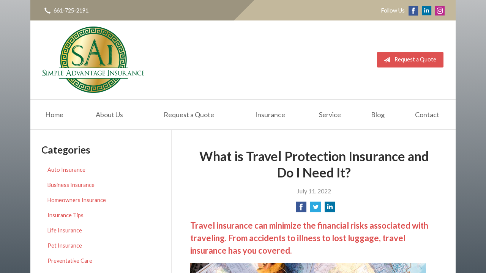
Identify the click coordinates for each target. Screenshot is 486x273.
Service (330, 114)
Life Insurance (64, 230)
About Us (109, 114)
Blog (378, 114)
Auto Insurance (66, 169)
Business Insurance (71, 185)
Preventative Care (69, 260)
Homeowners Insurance (76, 200)
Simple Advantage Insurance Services (93, 60)
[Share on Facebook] (301, 209)
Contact (427, 114)
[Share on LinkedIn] (330, 209)
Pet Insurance (64, 245)
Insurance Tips (65, 215)
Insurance (270, 114)
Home (54, 114)
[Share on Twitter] (315, 209)
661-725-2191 (71, 10)
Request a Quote (415, 59)
